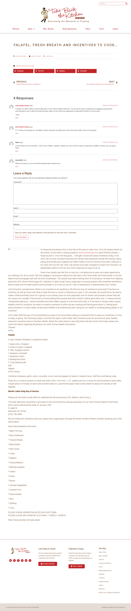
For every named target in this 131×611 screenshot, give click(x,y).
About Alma (102, 552)
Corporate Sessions (105, 563)
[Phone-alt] (14, 560)
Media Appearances (70, 29)
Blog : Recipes (48, 29)
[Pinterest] (26, 560)
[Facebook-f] (18, 560)
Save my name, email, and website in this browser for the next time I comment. (45, 232)
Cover (100, 567)
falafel (31, 66)
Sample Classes (104, 581)
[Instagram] (30, 560)
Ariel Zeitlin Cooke (22, 105)
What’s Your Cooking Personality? (109, 592)
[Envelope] (10, 560)
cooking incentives (22, 66)
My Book (101, 574)
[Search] (126, 3)
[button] (23, 71)
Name (16, 208)
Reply (16, 118)
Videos (87, 29)
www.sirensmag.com (88, 252)
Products (102, 578)
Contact (115, 29)
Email (16, 216)
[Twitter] (22, 560)
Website (16, 224)
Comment (17, 182)
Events (101, 29)
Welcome (16, 29)
